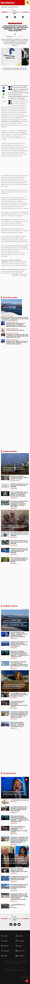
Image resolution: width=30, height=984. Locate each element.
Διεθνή (5, 955)
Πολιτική (5, 946)
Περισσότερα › (25, 609)
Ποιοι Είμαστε (6, 961)
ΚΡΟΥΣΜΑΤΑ (23, 275)
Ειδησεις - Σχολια (12, 23)
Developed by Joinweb (24, 977)
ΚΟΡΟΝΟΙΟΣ (15, 275)
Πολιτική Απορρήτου (22, 961)
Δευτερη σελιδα (9, 773)
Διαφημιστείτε (19, 963)
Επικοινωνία (12, 963)
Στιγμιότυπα (21, 951)
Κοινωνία (20, 936)
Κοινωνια (19, 23)
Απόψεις (5, 941)
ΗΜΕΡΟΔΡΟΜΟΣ (10, 36)
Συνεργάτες (20, 955)
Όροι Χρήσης (13, 961)
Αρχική (5, 936)
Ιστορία (19, 946)
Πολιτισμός (20, 941)
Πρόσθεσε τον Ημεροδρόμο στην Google (16, 68)
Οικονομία (6, 951)
